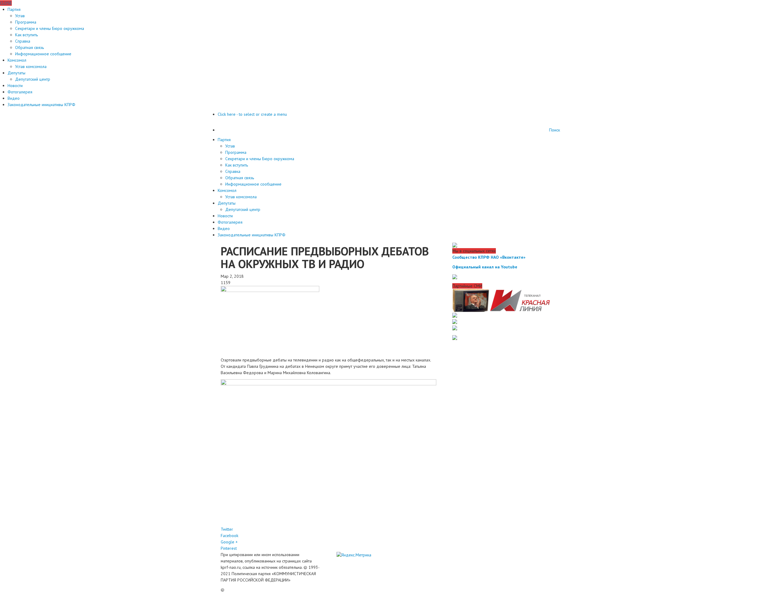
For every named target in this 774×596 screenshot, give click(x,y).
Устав (20, 15)
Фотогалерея (20, 92)
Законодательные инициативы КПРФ (41, 104)
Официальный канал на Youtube (484, 267)
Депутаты (16, 73)
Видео (14, 98)
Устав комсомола (31, 66)
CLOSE (6, 3)
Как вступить (26, 34)
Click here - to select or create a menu (252, 114)
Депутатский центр (32, 79)
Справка (22, 41)
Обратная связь (29, 47)
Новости (15, 85)
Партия (14, 9)
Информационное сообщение (43, 54)
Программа (25, 22)
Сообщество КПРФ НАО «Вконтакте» (488, 257)
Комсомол (17, 60)
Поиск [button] (554, 130)
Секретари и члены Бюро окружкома (49, 28)
